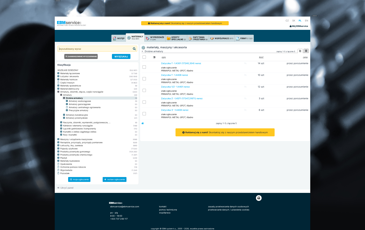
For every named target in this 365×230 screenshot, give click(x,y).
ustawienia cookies (240, 209)
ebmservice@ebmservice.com (124, 206)
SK (293, 20)
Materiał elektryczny (69, 89)
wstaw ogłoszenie (116, 179)
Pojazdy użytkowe (69, 148)
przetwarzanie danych (218, 209)
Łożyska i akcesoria (69, 76)
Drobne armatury (74, 98)
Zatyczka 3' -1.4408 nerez (174, 110)
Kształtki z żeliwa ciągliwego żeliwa (79, 131)
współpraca (164, 212)
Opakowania (66, 164)
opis (164, 57)
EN (306, 20)
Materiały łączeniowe (70, 73)
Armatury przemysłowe (77, 118)
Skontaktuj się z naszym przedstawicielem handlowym (186, 23)
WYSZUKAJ (121, 56)
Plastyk (63, 158)
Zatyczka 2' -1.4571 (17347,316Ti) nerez (181, 98)
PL (300, 20)
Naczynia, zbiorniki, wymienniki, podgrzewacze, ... (86, 122)
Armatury (67, 95)
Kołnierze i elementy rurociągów (78, 125)
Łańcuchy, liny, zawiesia (71, 145)
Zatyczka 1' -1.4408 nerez (174, 75)
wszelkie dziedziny (67, 70)
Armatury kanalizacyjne (77, 115)
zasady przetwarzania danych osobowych (228, 206)
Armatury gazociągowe (80, 104)
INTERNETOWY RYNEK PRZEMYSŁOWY (71, 25)
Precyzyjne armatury (78, 110)
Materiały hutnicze (68, 79)
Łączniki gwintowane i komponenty (79, 128)
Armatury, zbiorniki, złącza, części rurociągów (81, 92)
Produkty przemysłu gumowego (75, 151)
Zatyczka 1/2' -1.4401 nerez (175, 86)
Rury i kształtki (70, 134)
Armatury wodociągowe (80, 101)
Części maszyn (67, 82)
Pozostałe (64, 173)
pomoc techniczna (168, 209)
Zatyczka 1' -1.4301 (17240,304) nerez (181, 63)
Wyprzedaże (66, 170)
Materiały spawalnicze (70, 85)
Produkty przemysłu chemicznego (76, 154)
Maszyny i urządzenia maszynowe (76, 139)
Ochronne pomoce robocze (73, 167)
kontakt (162, 206)
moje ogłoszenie (80, 179)
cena (305, 57)
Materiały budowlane (70, 161)
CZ (287, 20)
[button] (58, 73)
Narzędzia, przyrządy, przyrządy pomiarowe (81, 142)
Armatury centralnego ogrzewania (85, 107)
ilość (261, 57)
